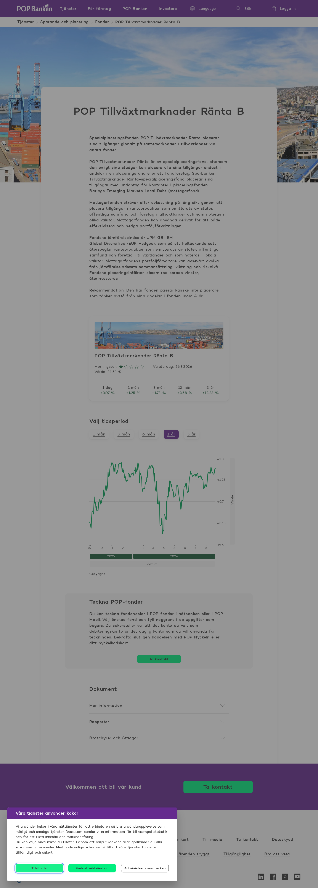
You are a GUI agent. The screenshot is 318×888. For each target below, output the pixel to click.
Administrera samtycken (145, 868)
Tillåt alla (39, 868)
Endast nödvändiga (92, 868)
